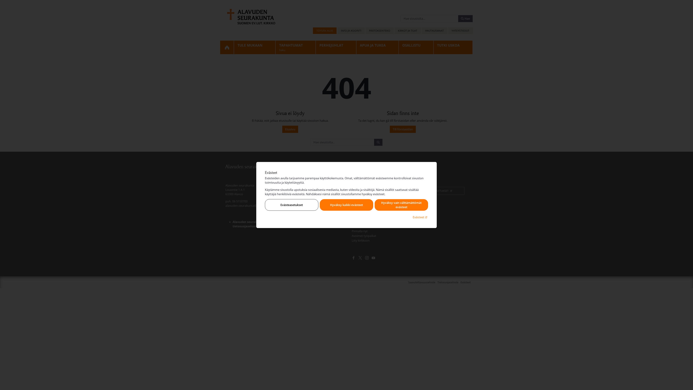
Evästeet (420, 217)
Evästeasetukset (291, 205)
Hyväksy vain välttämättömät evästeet (401, 205)
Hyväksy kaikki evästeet (346, 205)
